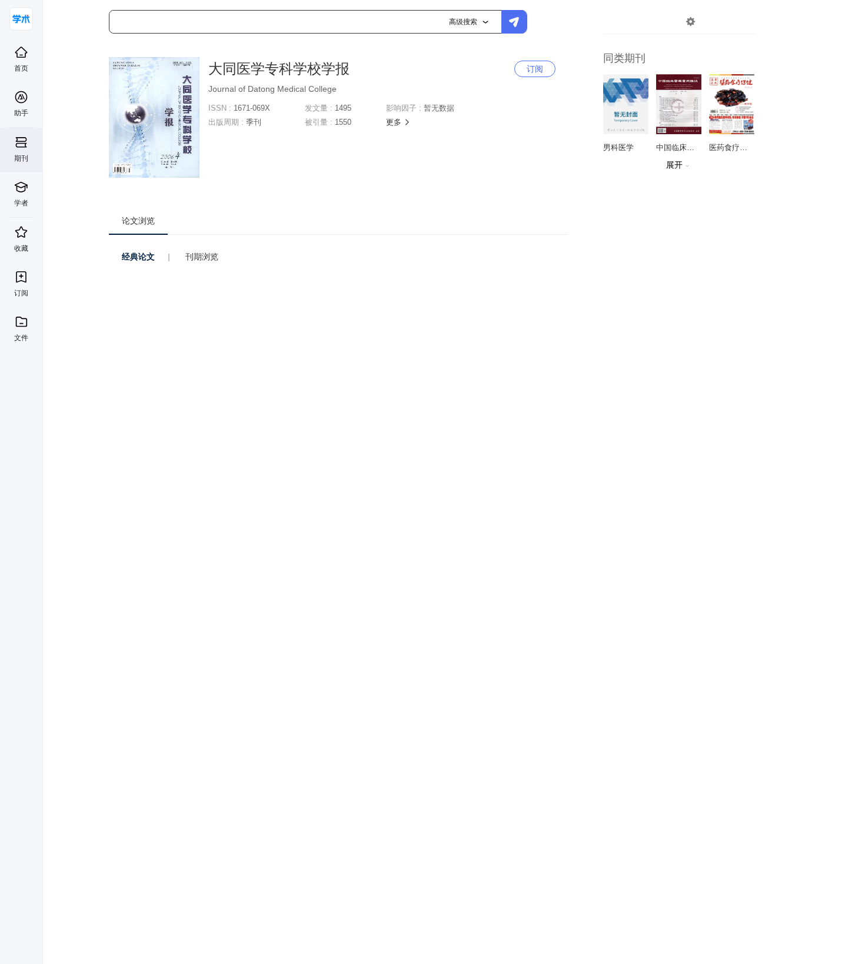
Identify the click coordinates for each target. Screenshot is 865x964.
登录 (715, 21)
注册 (742, 21)
